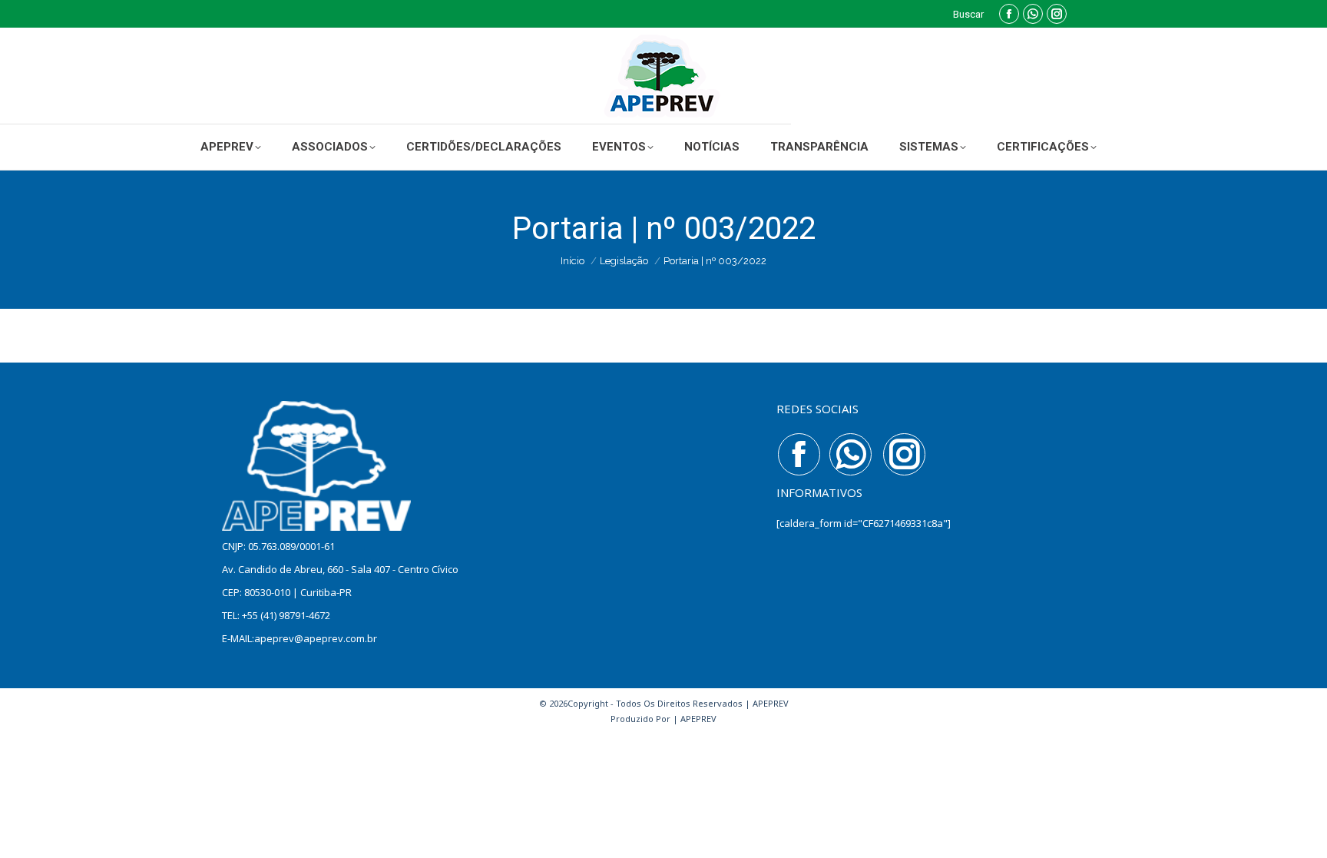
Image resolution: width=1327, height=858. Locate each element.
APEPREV (698, 718)
